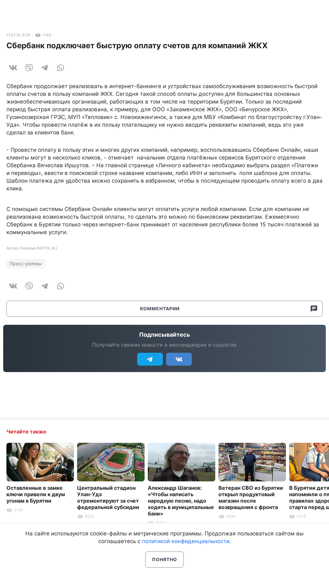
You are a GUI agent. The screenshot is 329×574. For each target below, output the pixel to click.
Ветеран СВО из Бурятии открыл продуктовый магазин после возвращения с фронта (250, 497)
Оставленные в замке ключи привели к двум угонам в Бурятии (35, 494)
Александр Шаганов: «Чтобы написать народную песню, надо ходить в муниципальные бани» (181, 501)
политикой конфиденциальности (185, 541)
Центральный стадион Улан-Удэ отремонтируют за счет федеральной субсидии (108, 497)
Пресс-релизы (26, 263)
